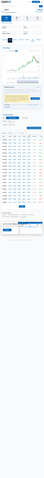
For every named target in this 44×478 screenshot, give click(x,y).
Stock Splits (25, 118)
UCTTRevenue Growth (5, 216)
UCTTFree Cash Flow (30, 214)
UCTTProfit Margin (23, 214)
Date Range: (4, 133)
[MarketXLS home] (6, 2)
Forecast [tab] (27, 39)
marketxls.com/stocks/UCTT (34, 104)
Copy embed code (35, 98)
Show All (22, 206)
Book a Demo (35, 1)
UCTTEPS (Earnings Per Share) (13, 214)
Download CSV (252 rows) (34, 128)
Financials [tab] (21, 39)
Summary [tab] (4, 39)
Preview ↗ (38, 87)
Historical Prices (12, 118)
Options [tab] (15, 39)
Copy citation (7, 106)
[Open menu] (41, 2)
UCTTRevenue (4, 214)
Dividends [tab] (38, 39)
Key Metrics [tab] (32, 40)
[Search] (27, 2)
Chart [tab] (10, 39)
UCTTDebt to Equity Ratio (15, 216)
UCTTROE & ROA (23, 216)
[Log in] (30, 2)
